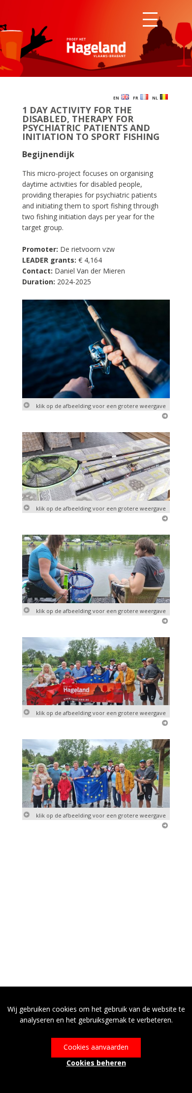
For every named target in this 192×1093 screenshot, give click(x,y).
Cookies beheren (96, 1062)
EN (117, 98)
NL (156, 98)
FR (136, 98)
